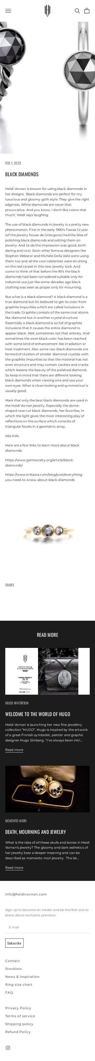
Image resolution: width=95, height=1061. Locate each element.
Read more (14, 750)
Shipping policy (19, 1024)
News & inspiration (22, 977)
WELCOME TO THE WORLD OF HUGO (37, 714)
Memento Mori (16, 820)
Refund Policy (18, 1032)
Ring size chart (18, 985)
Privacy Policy (18, 1008)
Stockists (13, 969)
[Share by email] (79, 604)
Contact (12, 961)
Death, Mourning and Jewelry (35, 831)
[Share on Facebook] (15, 604)
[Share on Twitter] (36, 604)
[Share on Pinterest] (58, 604)
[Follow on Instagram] (8, 1047)
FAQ (9, 992)
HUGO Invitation (16, 702)
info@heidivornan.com (26, 894)
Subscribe (14, 943)
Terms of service (20, 1016)
